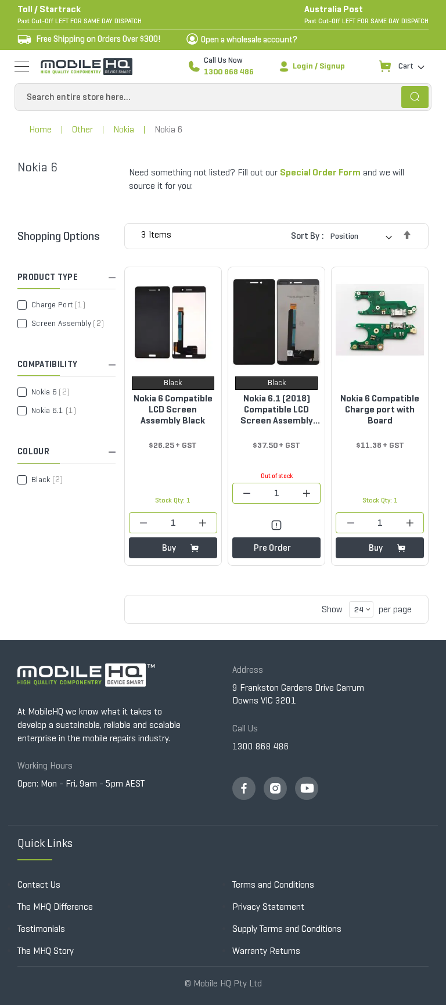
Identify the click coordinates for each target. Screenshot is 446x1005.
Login (303, 66)
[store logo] (86, 66)
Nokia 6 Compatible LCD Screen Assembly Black (173, 409)
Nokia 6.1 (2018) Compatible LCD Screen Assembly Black (276, 409)
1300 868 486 (229, 72)
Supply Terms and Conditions (286, 928)
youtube (306, 788)
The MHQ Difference (55, 906)
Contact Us (38, 884)
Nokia (123, 129)
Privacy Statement (268, 906)
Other (82, 129)
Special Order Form (320, 172)
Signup (332, 66)
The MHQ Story (45, 950)
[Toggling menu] (22, 66)
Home (40, 129)
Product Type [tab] (47, 277)
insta (275, 788)
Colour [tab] (33, 451)
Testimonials (41, 928)
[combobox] (223, 97)
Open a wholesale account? (249, 39)
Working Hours (45, 765)
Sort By (305, 235)
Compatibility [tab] (47, 364)
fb (244, 788)
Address (247, 669)
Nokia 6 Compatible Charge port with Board (379, 409)
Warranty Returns (266, 950)
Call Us (245, 728)
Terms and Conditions (273, 884)
